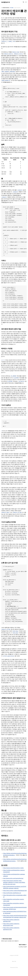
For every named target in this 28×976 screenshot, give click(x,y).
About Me (14, 961)
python (11, 7)
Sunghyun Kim (6, 7)
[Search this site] (23, 2)
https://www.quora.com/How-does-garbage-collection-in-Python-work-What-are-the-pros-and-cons (14, 882)
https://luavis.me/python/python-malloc (13, 868)
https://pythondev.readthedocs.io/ (12, 893)
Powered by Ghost (14, 967)
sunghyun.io (5, 2)
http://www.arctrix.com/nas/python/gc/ (13, 878)
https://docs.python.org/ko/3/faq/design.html (15, 890)
